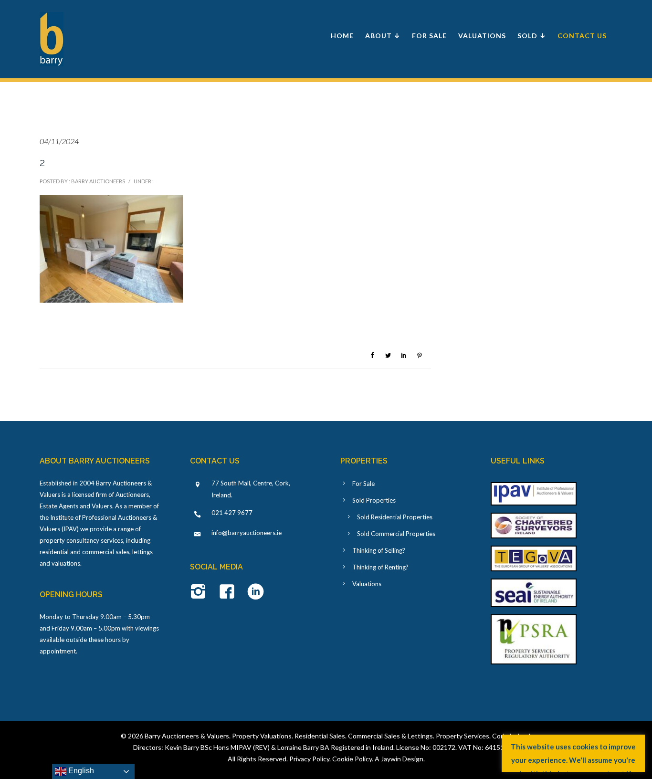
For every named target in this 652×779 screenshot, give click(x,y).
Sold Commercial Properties (396, 533)
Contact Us (582, 36)
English (80, 771)
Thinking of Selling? (378, 550)
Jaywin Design (402, 759)
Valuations (482, 36)
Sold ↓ (531, 36)
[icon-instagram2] (200, 592)
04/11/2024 (59, 141)
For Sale (429, 36)
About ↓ (382, 36)
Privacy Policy (309, 759)
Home (342, 36)
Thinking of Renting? (380, 567)
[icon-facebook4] (229, 592)
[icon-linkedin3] (255, 592)
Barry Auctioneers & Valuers (187, 736)
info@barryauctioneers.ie (246, 533)
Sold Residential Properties (394, 517)
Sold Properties (374, 500)
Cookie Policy (352, 759)
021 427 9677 (231, 512)
